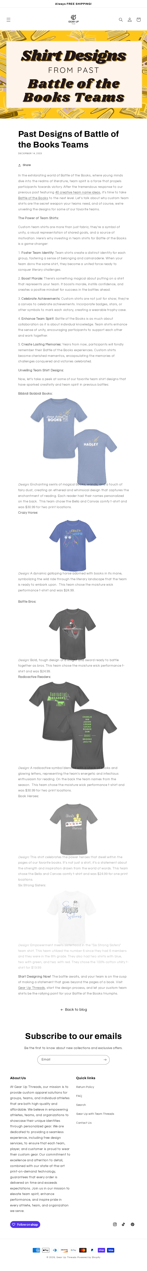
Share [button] (27, 165)
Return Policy (85, 1087)
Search (81, 1105)
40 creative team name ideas (77, 192)
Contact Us (83, 1122)
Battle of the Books (33, 198)
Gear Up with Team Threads (95, 1113)
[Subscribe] (105, 1059)
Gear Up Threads (31, 988)
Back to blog (76, 1010)
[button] (8, 19)
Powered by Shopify (88, 1257)
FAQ (79, 1096)
